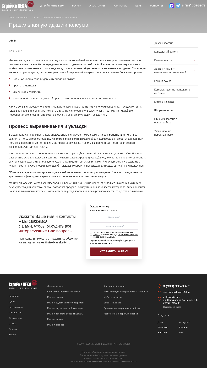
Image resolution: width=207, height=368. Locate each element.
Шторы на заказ (163, 110)
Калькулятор (16, 307)
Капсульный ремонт (166, 51)
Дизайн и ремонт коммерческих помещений (170, 70)
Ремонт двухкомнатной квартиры (65, 308)
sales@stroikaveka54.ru (176, 292)
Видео (12, 334)
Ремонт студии (55, 297)
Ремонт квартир (163, 60)
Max (181, 332)
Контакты (156, 5)
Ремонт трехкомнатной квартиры (65, 313)
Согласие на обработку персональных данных (103, 355)
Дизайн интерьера (52, 5)
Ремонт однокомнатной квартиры (65, 302)
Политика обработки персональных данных (103, 352)
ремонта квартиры (120, 134)
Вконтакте (163, 327)
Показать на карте (172, 307)
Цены (138, 5)
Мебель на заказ (164, 101)
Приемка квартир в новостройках (165, 121)
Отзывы (13, 329)
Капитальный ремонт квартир (63, 291)
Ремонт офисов (55, 324)
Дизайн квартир (163, 43)
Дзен (160, 322)
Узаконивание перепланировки (164, 133)
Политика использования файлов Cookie (103, 358)
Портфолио (120, 5)
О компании (97, 5)
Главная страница (18, 17)
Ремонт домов (162, 81)
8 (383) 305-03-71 (193, 5)
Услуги (76, 5)
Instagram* (184, 322)
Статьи (35, 17)
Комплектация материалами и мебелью (172, 91)
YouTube (162, 332)
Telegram (183, 327)
